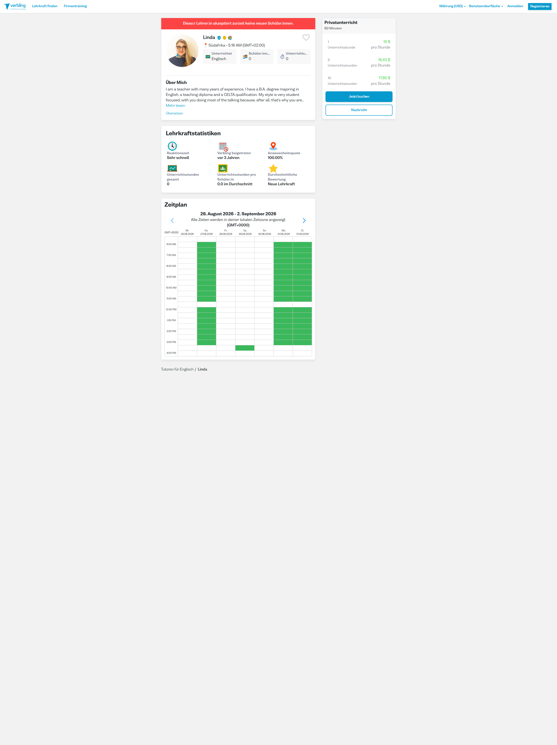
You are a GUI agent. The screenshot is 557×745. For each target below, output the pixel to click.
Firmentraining (75, 6)
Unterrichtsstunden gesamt (183, 177)
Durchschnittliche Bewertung (282, 177)
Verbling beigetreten (234, 153)
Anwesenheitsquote (284, 153)
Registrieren (539, 6)
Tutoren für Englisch (177, 369)
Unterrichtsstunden (297, 53)
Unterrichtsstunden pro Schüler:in (236, 177)
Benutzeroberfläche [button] (484, 6)
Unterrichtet (221, 53)
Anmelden (515, 6)
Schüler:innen (259, 53)
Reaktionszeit (178, 153)
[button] (452, 6)
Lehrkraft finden (44, 6)
